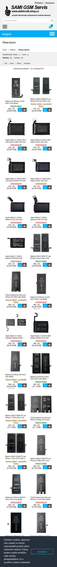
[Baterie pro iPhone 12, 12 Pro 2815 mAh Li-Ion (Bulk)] (16, 534)
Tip (6, 63)
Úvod (4, 50)
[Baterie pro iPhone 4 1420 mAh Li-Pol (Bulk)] (16, 99)
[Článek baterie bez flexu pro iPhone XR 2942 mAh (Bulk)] (16, 293)
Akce (12, 63)
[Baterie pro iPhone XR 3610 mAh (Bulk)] (16, 372)
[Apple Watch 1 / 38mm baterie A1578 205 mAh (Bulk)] (16, 254)
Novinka (27, 63)
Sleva (19, 63)
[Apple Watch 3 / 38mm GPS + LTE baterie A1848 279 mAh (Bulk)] (16, 177)
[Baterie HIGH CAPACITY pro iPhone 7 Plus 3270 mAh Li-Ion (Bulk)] (16, 454)
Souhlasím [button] (42, 552)
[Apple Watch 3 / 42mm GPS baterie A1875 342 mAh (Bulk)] (41, 138)
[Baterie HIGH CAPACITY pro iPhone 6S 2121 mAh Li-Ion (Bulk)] (41, 97)
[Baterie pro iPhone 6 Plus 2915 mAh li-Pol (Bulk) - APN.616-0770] (41, 375)
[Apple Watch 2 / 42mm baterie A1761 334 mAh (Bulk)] (16, 215)
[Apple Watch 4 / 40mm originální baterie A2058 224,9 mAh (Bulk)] (16, 334)
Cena (24, 55)
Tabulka (17, 58)
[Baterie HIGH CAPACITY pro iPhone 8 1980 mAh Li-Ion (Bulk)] (41, 456)
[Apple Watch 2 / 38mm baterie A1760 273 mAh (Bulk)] (41, 215)
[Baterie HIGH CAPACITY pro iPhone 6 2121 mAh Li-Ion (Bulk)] (41, 254)
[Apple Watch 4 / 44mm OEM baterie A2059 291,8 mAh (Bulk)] (41, 334)
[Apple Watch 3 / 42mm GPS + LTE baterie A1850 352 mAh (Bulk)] (16, 138)
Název (15, 55)
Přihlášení (39, 3)
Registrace (49, 3)
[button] (4, 564)
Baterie (13, 50)
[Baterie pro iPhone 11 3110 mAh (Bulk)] (41, 534)
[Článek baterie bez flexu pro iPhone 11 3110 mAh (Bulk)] (41, 495)
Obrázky (6, 58)
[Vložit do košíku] (24, 110)
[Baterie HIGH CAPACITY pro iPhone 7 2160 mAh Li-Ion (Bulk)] (16, 413)
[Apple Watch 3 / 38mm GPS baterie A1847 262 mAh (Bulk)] (41, 177)
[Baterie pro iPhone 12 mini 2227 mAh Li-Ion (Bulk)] (41, 295)
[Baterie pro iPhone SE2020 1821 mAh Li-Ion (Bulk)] (16, 495)
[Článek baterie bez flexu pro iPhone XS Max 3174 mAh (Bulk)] (41, 416)
